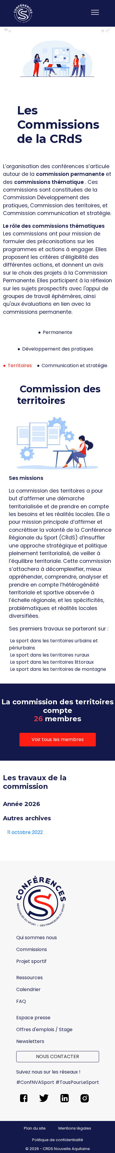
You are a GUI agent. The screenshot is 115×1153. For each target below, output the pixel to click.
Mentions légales (74, 1128)
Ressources (29, 977)
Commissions (31, 949)
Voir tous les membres (58, 739)
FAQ (21, 1001)
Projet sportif (31, 961)
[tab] (57, 335)
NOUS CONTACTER (57, 1056)
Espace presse (33, 1017)
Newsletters (30, 1041)
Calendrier (28, 989)
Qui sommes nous (36, 937)
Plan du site (35, 1128)
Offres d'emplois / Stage (44, 1029)
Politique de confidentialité (57, 1140)
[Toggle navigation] (95, 13)
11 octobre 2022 (25, 832)
